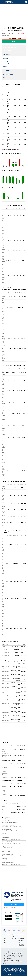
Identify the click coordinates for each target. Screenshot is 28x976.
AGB (19, 942)
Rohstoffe (17, 960)
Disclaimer (20, 940)
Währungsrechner (12, 961)
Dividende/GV (6, 64)
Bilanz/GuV (5, 58)
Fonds (10, 958)
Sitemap (5, 942)
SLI (13, 952)
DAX (21, 952)
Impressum (20, 936)
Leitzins (4, 963)
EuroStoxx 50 (6, 953)
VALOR (3, 30)
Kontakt (4, 936)
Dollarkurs (15, 957)
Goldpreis (20, 955)
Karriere (5, 938)
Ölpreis (20, 961)
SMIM (17, 952)
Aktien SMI (5, 952)
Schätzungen (6, 61)
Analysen (5, 66)
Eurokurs (21, 957)
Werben (14, 938)
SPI (10, 952)
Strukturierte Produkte (8, 960)
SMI (16, 955)
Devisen (9, 957)
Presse (4, 940)
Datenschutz (21, 938)
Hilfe (13, 936)
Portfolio (5, 961)
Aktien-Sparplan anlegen (14, 38)
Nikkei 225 (5, 955)
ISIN (12, 30)
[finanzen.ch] (9, 1)
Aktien (4, 957)
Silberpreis (5, 958)
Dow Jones (13, 953)
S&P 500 (11, 955)
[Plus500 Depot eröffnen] (8, 2)
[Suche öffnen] (26, 2)
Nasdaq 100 (20, 953)
